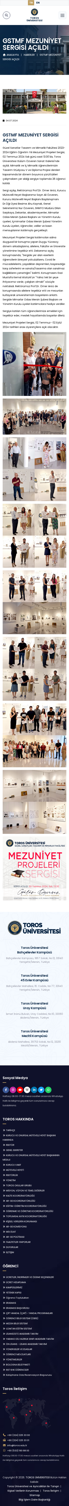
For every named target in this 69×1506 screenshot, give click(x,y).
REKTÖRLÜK (11, 1175)
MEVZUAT (10, 1231)
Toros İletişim (51, 1491)
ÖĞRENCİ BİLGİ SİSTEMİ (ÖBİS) (21, 1318)
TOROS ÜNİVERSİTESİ (38, 1477)
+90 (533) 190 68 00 (18, 1450)
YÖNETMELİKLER (13, 1359)
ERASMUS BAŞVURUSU (17, 1308)
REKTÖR (9, 1144)
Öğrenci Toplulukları (17, 1297)
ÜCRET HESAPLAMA (15, 1282)
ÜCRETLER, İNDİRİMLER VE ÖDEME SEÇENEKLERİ (29, 1277)
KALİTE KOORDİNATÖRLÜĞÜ (20, 1195)
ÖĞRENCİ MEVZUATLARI (18, 1354)
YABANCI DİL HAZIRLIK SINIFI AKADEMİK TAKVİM (29, 1338)
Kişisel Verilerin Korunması (23, 1491)
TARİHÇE (10, 1130)
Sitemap (35, 1495)
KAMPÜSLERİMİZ (13, 1287)
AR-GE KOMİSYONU (16, 1226)
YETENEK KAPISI (13, 1292)
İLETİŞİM (9, 1252)
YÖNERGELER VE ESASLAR (18, 1349)
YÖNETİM (10, 1180)
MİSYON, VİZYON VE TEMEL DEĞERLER (25, 1190)
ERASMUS (10, 1302)
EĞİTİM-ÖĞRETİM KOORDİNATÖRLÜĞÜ (26, 1206)
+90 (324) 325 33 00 (18, 1435)
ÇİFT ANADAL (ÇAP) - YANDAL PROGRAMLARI (29, 1313)
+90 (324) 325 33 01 (18, 1440)
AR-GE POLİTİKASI (14, 1236)
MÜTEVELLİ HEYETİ (14, 1170)
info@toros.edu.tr (17, 1445)
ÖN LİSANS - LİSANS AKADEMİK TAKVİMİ (26, 1344)
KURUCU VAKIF (13, 1164)
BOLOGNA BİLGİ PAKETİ (17, 1364)
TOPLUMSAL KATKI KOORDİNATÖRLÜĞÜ (26, 1216)
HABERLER (29, 55)
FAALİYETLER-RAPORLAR (18, 1242)
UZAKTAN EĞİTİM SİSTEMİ (18, 1328)
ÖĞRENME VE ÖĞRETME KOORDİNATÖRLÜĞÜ (29, 1211)
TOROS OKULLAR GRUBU (18, 1185)
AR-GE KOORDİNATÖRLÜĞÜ (20, 1200)
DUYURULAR (11, 1247)
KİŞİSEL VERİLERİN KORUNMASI (21, 1221)
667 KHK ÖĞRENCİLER (17, 1369)
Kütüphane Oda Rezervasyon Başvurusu (28, 1374)
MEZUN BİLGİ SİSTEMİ (16, 1323)
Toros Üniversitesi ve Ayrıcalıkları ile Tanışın (33, 1486)
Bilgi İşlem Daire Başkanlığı (34, 1499)
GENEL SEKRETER (14, 1150)
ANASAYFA (12, 55)
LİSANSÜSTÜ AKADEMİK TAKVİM (21, 1333)
